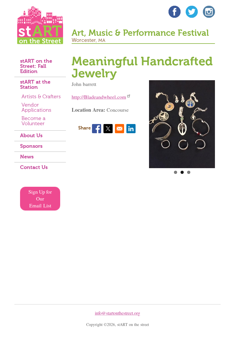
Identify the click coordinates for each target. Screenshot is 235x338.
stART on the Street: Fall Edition (36, 66)
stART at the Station (35, 85)
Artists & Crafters (41, 96)
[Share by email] (119, 128)
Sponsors (31, 146)
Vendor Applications (36, 108)
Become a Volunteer (33, 121)
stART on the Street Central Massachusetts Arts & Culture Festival (40, 25)
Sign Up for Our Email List (40, 198)
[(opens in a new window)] (175, 13)
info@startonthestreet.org (117, 313)
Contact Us (34, 167)
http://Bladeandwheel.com (99, 96)
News (27, 157)
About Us (31, 135)
